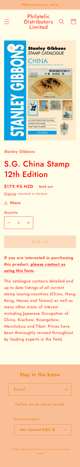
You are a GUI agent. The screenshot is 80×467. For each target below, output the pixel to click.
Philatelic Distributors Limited (38, 449)
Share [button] (15, 202)
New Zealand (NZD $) (37, 429)
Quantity (11, 212)
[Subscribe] (66, 389)
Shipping (10, 194)
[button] (7, 21)
